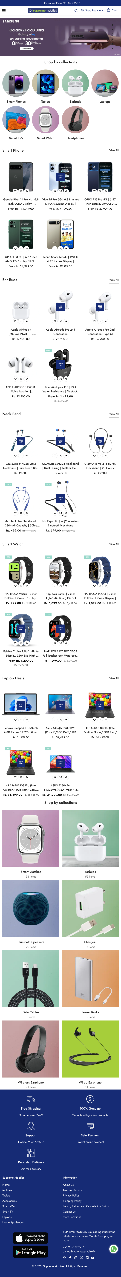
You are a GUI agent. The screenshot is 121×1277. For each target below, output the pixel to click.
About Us (68, 1185)
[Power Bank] (90, 978)
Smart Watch (45, 138)
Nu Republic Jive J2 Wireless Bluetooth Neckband (60, 523)
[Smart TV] (16, 119)
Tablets (45, 101)
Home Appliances (13, 1222)
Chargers (90, 942)
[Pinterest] (64, 1257)
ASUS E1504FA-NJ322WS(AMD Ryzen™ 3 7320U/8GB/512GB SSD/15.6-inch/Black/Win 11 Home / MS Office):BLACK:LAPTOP (60, 787)
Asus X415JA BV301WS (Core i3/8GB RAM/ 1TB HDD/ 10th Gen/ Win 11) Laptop (60, 730)
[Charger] (90, 908)
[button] (112, 10)
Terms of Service (72, 1190)
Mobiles (7, 1190)
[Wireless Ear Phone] (75, 119)
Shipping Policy (72, 1201)
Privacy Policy (71, 1195)
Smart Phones (16, 101)
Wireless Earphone (31, 1082)
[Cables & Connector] (30, 978)
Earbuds (75, 101)
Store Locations (72, 1217)
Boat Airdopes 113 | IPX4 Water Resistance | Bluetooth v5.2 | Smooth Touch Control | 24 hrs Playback (60, 389)
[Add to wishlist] (15, 191)
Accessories (9, 1201)
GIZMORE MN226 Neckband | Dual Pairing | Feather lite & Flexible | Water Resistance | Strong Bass (60, 466)
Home (6, 1185)
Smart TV (7, 1212)
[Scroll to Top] (114, 1259)
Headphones (75, 138)
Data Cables (31, 1012)
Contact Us (69, 1212)
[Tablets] (45, 83)
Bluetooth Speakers (30, 942)
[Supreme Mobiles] (43, 10)
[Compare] (21, 191)
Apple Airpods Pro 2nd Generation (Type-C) (100, 332)
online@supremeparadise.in (79, 1251)
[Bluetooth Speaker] (30, 908)
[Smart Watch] (45, 119)
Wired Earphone (90, 1082)
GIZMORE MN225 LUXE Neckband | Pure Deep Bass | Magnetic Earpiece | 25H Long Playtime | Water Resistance (21, 466)
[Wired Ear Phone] (90, 1049)
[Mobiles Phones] (16, 83)
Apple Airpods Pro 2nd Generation (60, 332)
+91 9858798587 (73, 1247)
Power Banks (90, 1012)
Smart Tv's (16, 138)
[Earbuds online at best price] (75, 83)
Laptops (105, 101)
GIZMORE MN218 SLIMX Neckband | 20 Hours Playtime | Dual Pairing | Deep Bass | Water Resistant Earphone (100, 466)
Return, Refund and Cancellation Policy (86, 1206)
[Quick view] (26, 191)
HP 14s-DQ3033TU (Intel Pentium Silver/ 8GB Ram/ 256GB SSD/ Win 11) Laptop (100, 730)
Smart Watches (31, 871)
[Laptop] (105, 83)
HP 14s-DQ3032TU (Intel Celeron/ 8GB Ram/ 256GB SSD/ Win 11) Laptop (21, 787)
